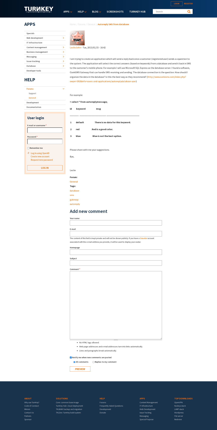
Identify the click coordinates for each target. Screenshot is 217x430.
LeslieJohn (75, 47)
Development (33, 102)
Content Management (149, 402)
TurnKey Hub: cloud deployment (69, 405)
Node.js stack (180, 405)
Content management (37, 47)
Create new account (40, 156)
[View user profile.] (77, 37)
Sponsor (27, 419)
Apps (65, 12)
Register (188, 3)
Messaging (31, 56)
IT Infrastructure (34, 42)
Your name (74, 218)
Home (73, 24)
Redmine (178, 419)
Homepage (75, 247)
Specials (30, 33)
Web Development (147, 409)
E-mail (73, 229)
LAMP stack (179, 409)
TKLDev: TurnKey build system (68, 412)
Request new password (42, 159)
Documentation (34, 107)
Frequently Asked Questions (111, 405)
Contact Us (29, 412)
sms (72, 195)
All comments (82, 362)
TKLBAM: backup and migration (69, 409)
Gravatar (143, 238)
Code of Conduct (31, 405)
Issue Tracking (145, 412)
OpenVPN (178, 402)
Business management (37, 52)
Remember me (36, 148)
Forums (81, 24)
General (91, 24)
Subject (73, 258)
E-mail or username (36, 125)
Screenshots (115, 11)
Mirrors (27, 409)
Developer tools (34, 70)
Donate (103, 412)
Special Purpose (146, 419)
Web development (35, 38)
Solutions (62, 398)
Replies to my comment (105, 362)
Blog (94, 12)
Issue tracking (33, 61)
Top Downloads (183, 398)
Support (32, 93)
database (74, 190)
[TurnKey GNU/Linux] (38, 11)
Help (80, 12)
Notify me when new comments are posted (91, 357)
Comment (75, 269)
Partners (27, 416)
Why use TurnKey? (31, 402)
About (28, 398)
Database (31, 66)
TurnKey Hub (137, 11)
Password (32, 136)
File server (178, 416)
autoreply (75, 204)
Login (176, 3)
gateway (74, 199)
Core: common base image (67, 402)
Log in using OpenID (40, 153)
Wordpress (178, 412)
